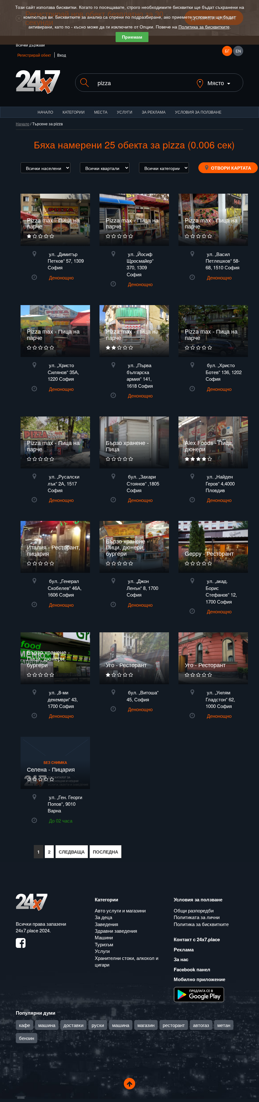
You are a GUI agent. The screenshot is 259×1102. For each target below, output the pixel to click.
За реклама (154, 112)
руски (98, 1025)
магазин (145, 1025)
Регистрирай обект (34, 55)
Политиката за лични (197, 917)
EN (238, 50)
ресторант (174, 1025)
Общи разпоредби (194, 910)
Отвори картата (230, 168)
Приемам (132, 37)
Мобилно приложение (199, 979)
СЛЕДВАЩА (72, 851)
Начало (45, 112)
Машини (104, 937)
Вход (61, 55)
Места (100, 112)
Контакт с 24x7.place (197, 939)
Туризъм (104, 944)
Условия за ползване (198, 112)
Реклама (184, 949)
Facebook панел (192, 969)
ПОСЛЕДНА (105, 851)
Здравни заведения (116, 930)
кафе (24, 1025)
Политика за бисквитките (204, 26)
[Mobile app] (199, 993)
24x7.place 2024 (33, 930)
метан (223, 1025)
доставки (73, 1025)
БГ (227, 50)
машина (46, 1025)
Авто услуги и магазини (120, 910)
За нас (181, 959)
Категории (74, 112)
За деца (103, 917)
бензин (26, 1038)
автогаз (201, 1025)
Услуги (124, 112)
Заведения (106, 924)
